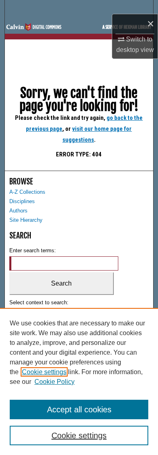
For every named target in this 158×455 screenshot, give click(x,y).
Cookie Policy (54, 381)
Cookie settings (44, 371)
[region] (79, 381)
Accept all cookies (79, 409)
